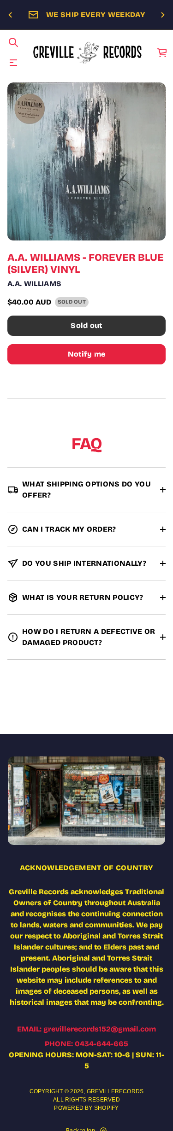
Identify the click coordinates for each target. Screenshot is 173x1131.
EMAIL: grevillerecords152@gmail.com (86, 1029)
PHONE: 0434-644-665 (86, 1043)
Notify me (87, 354)
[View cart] (162, 52)
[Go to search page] (13, 42)
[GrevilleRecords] (88, 52)
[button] (13, 42)
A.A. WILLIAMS (34, 283)
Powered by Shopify (86, 1108)
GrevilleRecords (115, 1091)
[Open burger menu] (13, 63)
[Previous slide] (10, 15)
